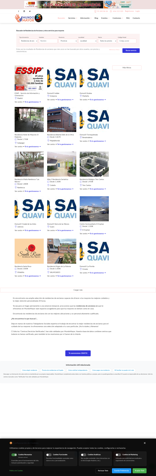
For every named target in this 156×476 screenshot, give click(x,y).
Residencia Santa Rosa (23, 266)
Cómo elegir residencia (29, 370)
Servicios (71, 18)
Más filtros (127, 68)
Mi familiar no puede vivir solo (124, 370)
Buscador (61, 18)
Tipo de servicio (24, 37)
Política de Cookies (16, 471)
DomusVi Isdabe (53, 93)
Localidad (81, 37)
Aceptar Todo (139, 471)
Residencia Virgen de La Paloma (59, 266)
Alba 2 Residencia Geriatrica (57, 179)
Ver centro (19, 102)
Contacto (136, 18)
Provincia (61, 37)
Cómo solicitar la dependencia (77, 370)
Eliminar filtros (114, 49)
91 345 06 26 (102, 11)
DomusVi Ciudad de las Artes (25, 224)
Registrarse (129, 11)
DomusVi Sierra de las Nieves (58, 224)
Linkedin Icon (24, 11)
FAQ (128, 18)
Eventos (104, 18)
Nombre (41, 37)
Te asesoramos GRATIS (78, 353)
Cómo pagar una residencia (101, 370)
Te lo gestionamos (32, 102)
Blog (96, 18)
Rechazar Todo (103, 471)
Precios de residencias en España (52, 370)
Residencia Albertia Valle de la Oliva (60, 135)
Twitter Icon (30, 11)
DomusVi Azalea (86, 93)
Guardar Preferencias (121, 471)
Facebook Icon (18, 11)
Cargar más (78, 290)
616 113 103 (118, 11)
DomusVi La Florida (87, 266)
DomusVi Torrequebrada (89, 135)
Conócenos (117, 18)
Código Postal (122, 37)
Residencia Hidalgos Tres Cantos (92, 179)
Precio (100, 37)
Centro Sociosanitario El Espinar (92, 224)
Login (137, 11)
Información (85, 18)
